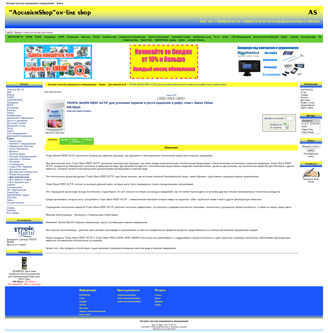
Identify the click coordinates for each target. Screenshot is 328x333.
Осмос (225, 37)
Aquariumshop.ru (163, 327)
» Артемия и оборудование (21, 143)
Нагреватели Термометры (132, 37)
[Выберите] (311, 120)
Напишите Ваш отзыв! (311, 180)
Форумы (159, 301)
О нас (304, 92)
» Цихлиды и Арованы (19, 159)
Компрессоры (110, 37)
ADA (9, 92)
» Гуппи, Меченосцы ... (19, 149)
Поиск (311, 140)
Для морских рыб (117, 84)
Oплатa (304, 97)
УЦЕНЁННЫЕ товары (165, 40)
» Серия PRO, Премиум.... (21, 166)
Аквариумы (50, 37)
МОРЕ (61, 37)
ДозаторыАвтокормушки (265, 37)
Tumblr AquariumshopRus (129, 301)
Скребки (294, 37)
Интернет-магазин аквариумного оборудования (30, 3)
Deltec (182, 40)
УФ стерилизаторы (16, 190)
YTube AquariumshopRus (128, 298)
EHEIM (29, 37)
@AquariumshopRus (126, 295)
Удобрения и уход (202, 37)
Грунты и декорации (158, 37)
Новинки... (12, 210)
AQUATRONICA (15, 100)
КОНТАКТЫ (307, 89)
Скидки (304, 95)
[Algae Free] (311, 129)
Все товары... (14, 213)
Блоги (158, 298)
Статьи (158, 295)
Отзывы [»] (311, 164)
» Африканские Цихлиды (20, 146)
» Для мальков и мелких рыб (22, 172)
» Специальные (15, 164)
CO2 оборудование (241, 37)
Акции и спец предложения (308, 103)
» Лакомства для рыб (18, 174)
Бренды (311, 115)
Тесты (217, 37)
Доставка (305, 100)
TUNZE (38, 37)
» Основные (13, 161)
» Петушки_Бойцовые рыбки (22, 156)
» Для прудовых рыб (18, 182)
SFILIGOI (11, 197)
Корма (102, 84)
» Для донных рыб (16, 169)
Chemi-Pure (146, 40)
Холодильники (308, 37)
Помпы (96, 37)
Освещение (73, 37)
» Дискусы (12, 151)
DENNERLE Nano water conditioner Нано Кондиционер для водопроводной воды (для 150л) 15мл (24, 275)
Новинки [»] (24, 252)
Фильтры (85, 37)
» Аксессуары (14, 141)
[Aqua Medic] (311, 132)
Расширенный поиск (311, 155)
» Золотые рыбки (16, 154)
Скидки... (11, 208)
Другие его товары (16, 244)
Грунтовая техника (180, 37)
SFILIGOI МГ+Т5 (15, 37)
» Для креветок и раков (19, 179)
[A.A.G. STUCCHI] (311, 123)
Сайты (158, 305)
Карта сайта (307, 107)
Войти (60, 3)
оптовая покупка (196, 40)
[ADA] (311, 126)
